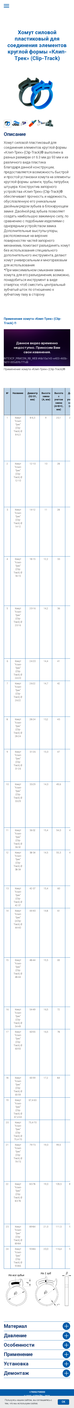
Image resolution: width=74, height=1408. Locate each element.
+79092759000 (37, 1392)
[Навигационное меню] (6, 6)
